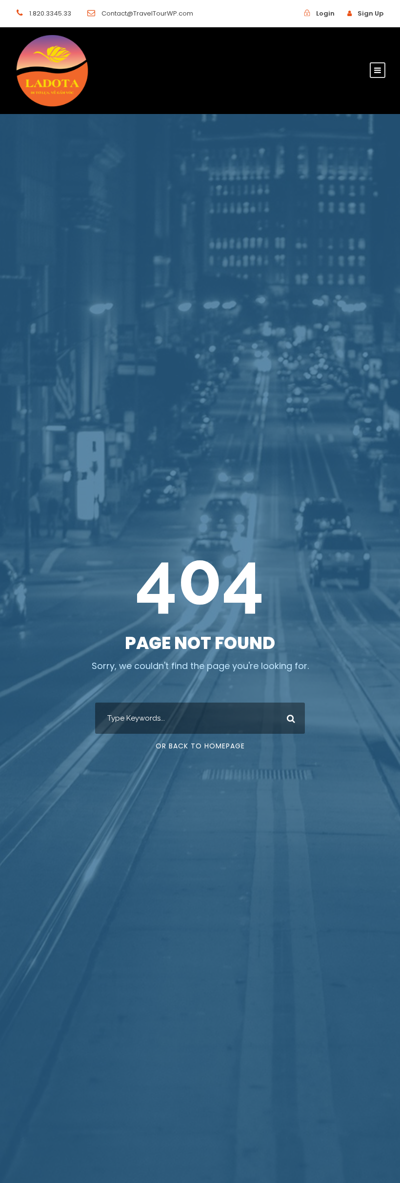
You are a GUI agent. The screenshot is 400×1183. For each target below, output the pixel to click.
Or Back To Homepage (200, 746)
